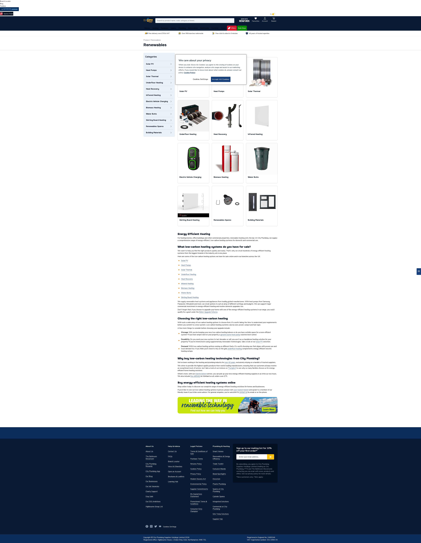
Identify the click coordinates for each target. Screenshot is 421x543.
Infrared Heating (187, 283)
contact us (243, 392)
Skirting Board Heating (190, 297)
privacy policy (253, 474)
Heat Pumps (186, 265)
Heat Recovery (187, 279)
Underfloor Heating (188, 274)
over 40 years (230, 362)
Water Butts (186, 293)
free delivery (195, 376)
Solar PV (184, 260)
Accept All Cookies (220, 79)
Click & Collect (201, 374)
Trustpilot (232, 368)
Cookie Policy (189, 72)
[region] (211, 69)
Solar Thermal (186, 270)
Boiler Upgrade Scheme (208, 312)
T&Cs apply (258, 477)
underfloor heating (235, 349)
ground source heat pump (230, 335)
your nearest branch (241, 390)
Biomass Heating (187, 288)
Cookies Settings (200, 79)
